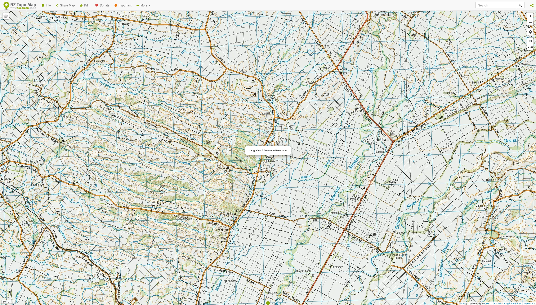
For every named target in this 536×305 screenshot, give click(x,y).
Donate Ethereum (224, 69)
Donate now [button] (193, 54)
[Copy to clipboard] (280, 54)
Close (352, 85)
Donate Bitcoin (193, 69)
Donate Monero (256, 69)
